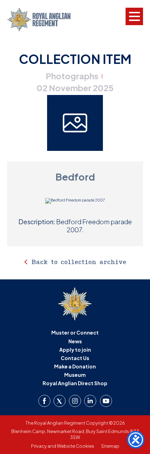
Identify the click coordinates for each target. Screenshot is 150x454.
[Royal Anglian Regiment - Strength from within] (44, 19)
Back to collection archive (78, 261)
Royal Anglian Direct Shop (75, 383)
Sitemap (110, 446)
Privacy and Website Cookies (62, 446)
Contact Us (75, 358)
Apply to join (75, 349)
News (75, 341)
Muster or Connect (75, 332)
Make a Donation (75, 366)
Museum (75, 375)
